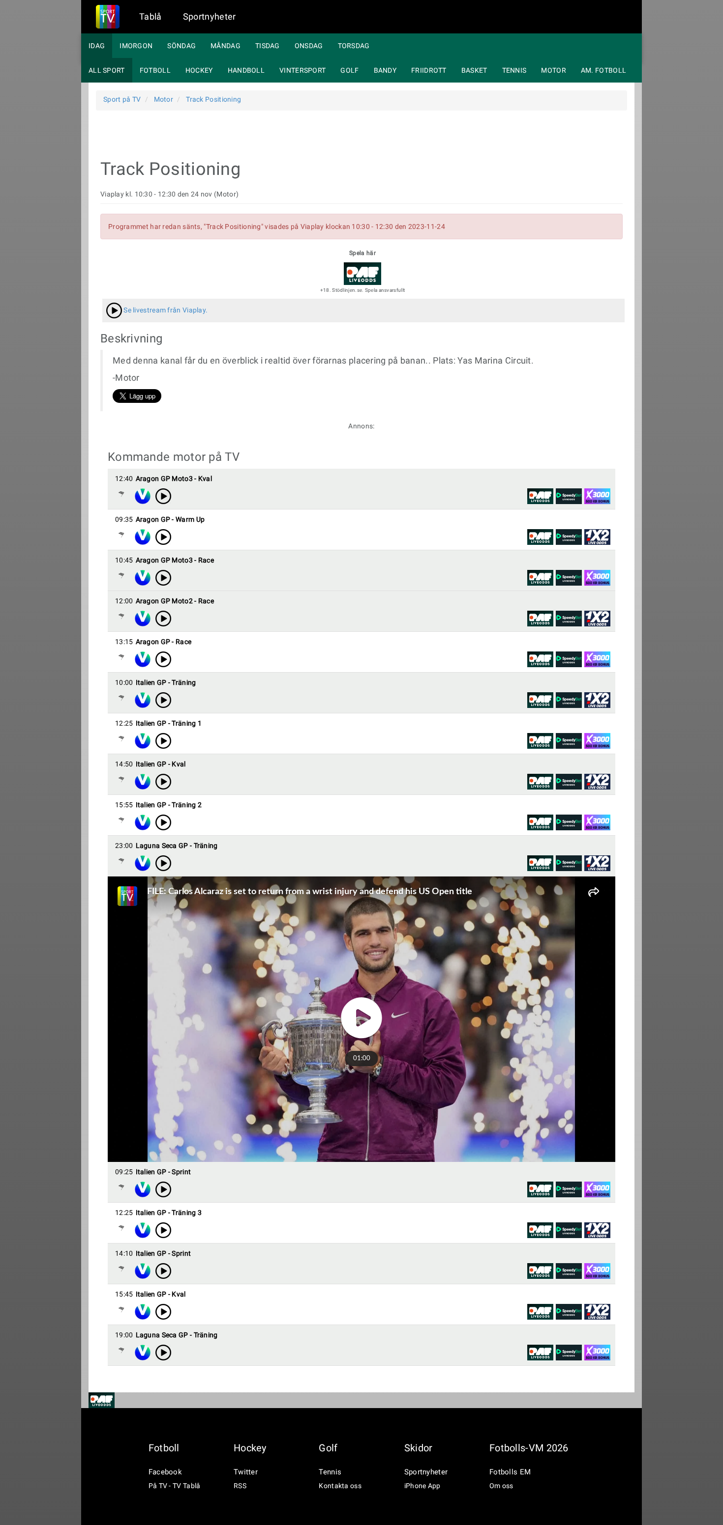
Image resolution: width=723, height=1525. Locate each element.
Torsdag (354, 46)
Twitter (246, 1472)
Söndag (181, 46)
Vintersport (302, 70)
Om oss (501, 1486)
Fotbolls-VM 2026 (529, 1448)
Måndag (226, 46)
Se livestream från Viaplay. (165, 310)
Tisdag (267, 46)
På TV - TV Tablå (175, 1486)
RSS (240, 1486)
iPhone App (422, 1486)
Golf (349, 70)
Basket (474, 70)
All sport (107, 70)
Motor (553, 70)
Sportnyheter (209, 16)
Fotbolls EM (510, 1472)
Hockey (199, 70)
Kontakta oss (340, 1486)
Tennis (514, 70)
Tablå (150, 16)
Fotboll (155, 70)
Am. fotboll (603, 70)
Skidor (418, 1448)
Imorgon (136, 46)
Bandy (385, 70)
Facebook (165, 1472)
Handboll (246, 70)
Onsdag (309, 46)
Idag (97, 46)
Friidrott (429, 70)
